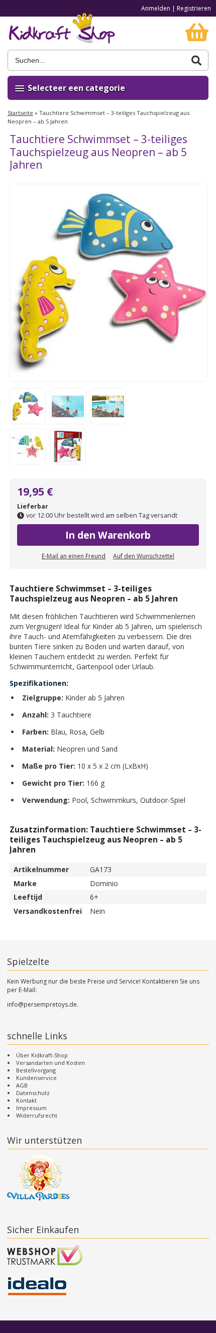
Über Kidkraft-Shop (42, 1055)
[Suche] (196, 60)
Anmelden (155, 8)
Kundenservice (36, 1077)
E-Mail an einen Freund (73, 556)
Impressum (31, 1108)
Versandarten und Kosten (50, 1062)
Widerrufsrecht (36, 1115)
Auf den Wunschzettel (143, 556)
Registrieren (194, 8)
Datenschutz (33, 1093)
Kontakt (26, 1100)
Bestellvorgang (36, 1070)
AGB (22, 1085)
